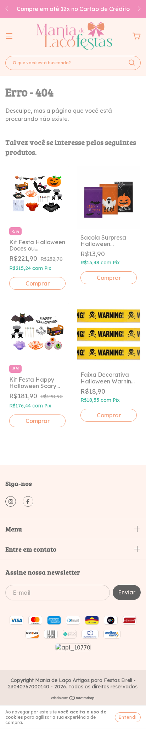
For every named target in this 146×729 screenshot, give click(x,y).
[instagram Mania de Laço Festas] (10, 501)
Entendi (128, 717)
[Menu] (9, 36)
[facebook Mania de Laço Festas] (28, 501)
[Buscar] (132, 62)
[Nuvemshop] (73, 698)
